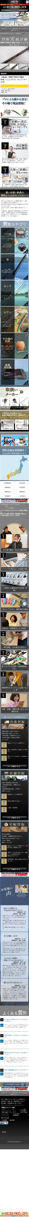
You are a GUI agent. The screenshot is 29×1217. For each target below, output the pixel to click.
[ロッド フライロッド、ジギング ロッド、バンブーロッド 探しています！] (14, 281)
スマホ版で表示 (21, 10)
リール (7, 234)
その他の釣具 (16, 1113)
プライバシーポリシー (7, 1105)
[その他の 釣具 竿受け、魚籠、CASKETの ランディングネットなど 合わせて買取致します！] (14, 333)
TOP (2, 1099)
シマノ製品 (23, 1109)
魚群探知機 (15, 1115)
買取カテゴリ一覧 (10, 1099)
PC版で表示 (8, 10)
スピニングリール (5, 236)
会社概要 (3, 1103)
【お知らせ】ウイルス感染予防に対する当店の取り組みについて (14, 29)
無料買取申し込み (19, 1101)
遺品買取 (12, 1120)
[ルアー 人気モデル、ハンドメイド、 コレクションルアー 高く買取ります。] (14, 307)
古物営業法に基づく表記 (14, 1103)
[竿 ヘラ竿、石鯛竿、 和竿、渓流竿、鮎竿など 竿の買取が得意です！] (14, 255)
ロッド (14, 1111)
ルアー (14, 1112)
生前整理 (4, 1120)
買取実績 (3, 1101)
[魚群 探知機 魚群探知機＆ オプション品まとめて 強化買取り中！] (14, 360)
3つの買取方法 (20, 1099)
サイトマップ (18, 1105)
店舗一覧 (9, 1101)
